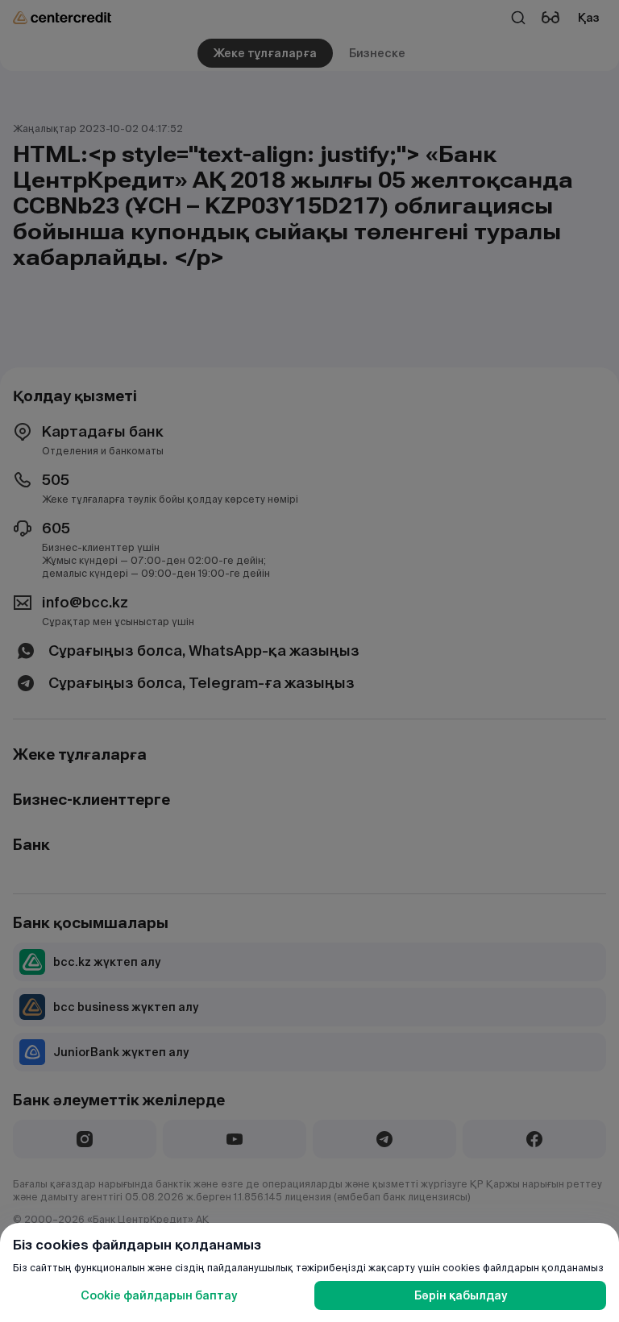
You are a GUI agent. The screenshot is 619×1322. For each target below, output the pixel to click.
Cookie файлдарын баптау (159, 1295)
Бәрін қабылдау (460, 1295)
